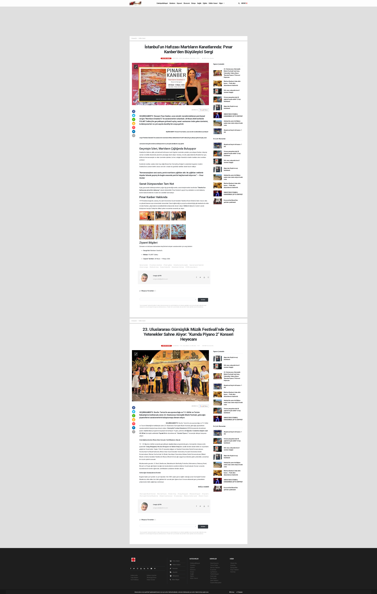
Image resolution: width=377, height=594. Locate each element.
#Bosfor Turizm (203, 496)
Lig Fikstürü (213, 572)
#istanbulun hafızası (178, 267)
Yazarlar (175, 568)
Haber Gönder (151, 579)
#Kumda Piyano (162, 494)
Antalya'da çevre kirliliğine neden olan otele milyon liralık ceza (233, 123)
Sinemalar (213, 576)
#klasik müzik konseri (165, 496)
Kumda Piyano (182, 433)
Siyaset (179, 3)
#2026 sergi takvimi (191, 267)
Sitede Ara (233, 563)
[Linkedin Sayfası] (145, 568)
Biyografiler (233, 567)
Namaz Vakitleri (215, 567)
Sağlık (199, 3)
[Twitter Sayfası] (134, 568)
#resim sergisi (144, 267)
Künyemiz (175, 576)
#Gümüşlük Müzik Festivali (148, 494)
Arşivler (175, 572)
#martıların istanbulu (155, 265)
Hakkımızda (134, 575)
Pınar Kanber (147, 197)
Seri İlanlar (213, 578)
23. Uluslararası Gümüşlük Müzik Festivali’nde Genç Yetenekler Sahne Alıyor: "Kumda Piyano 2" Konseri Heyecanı (232, 73)
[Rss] (148, 568)
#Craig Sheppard (183, 494)
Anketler (233, 565)
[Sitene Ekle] (155, 568)
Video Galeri (176, 564)
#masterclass (178, 496)
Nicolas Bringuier (163, 447)
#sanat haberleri (165, 267)
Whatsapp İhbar (151, 577)
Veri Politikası (135, 579)
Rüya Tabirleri (234, 569)
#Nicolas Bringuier (194, 494)
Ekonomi (187, 3)
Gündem (172, 3)
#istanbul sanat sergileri (180, 265)
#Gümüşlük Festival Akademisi (149, 496)
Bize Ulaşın (175, 579)
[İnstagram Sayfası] (138, 568)
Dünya (193, 3)
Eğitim (205, 3)
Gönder (203, 299)
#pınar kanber (144, 265)
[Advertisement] (188, 21)
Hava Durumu (214, 563)
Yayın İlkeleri (134, 577)
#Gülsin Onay (172, 494)
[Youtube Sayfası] (141, 568)
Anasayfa (134, 38)
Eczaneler (213, 569)
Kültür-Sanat (213, 3)
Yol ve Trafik (214, 565)
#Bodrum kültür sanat (190, 496)
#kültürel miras (154, 267)
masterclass (148, 431)
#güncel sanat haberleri (196, 265)
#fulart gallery (167, 265)
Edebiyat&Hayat (162, 3)
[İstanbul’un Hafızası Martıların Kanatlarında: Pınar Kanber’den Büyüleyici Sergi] (170, 84)
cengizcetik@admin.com (160, 279)
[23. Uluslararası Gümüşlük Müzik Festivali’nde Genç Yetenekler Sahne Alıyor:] (170, 375)
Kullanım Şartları (151, 575)
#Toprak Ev (205, 494)
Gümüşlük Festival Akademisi (177, 428)
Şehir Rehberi (214, 580)
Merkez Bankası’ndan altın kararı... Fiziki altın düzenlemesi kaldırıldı (232, 83)
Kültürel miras (188, 206)
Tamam (240, 592)
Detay (232, 592)
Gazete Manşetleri (215, 582)
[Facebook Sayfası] (131, 568)
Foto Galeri (176, 561)
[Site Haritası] (152, 568)
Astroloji (232, 572)
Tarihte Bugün (214, 574)
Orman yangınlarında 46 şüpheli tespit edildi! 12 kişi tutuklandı (232, 99)
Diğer (221, 3)
